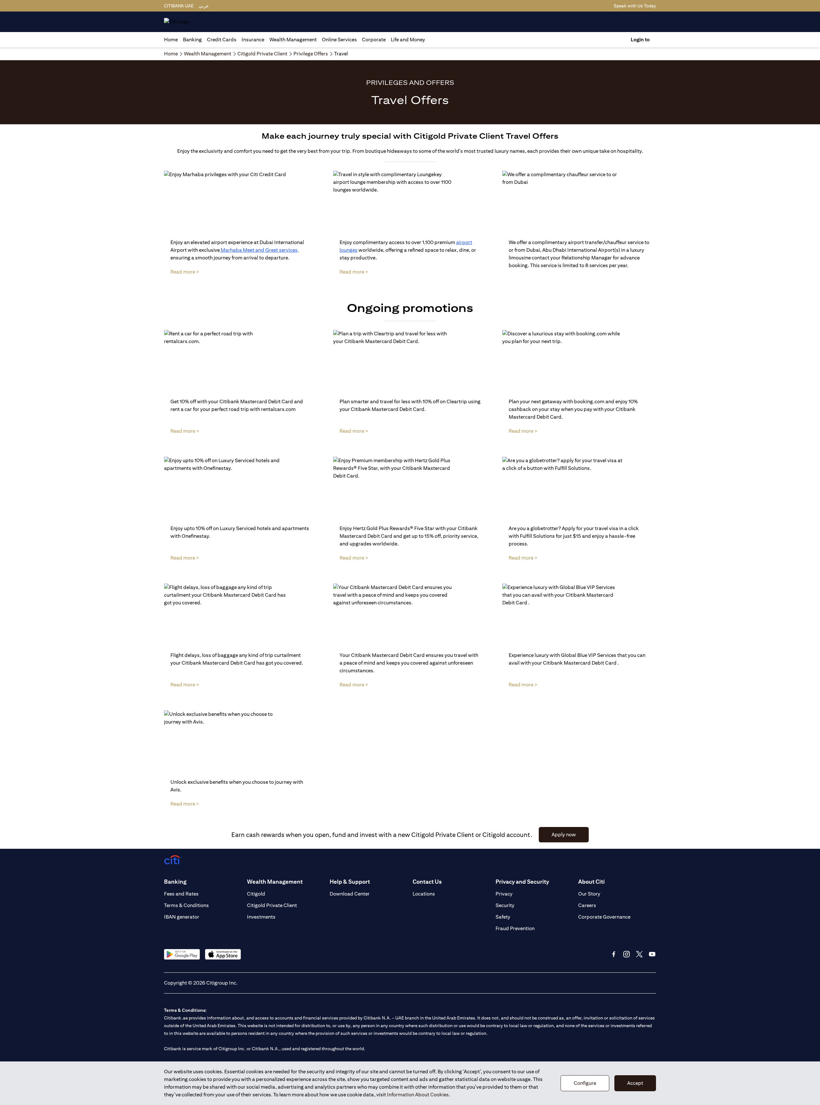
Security (505, 905)
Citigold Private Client (272, 905)
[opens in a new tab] (182, 954)
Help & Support (350, 881)
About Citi (591, 881)
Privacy (504, 894)
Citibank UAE (178, 5)
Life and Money (408, 40)
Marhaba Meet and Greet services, (259, 250)
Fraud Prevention (515, 928)
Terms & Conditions (186, 905)
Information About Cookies (418, 1095)
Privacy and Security (522, 881)
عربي (204, 5)
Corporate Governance (604, 917)
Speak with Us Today (635, 5)
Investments (261, 917)
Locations (424, 894)
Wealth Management (293, 40)
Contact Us (427, 881)
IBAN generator (181, 917)
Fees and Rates (181, 894)
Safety (503, 917)
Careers (587, 905)
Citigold (256, 894)
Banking (192, 40)
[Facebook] (614, 954)
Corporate (374, 40)
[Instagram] (626, 954)
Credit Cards (221, 40)
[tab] (192, 39)
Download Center (350, 894)
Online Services (339, 40)
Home (171, 40)
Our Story (589, 894)
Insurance (253, 40)
